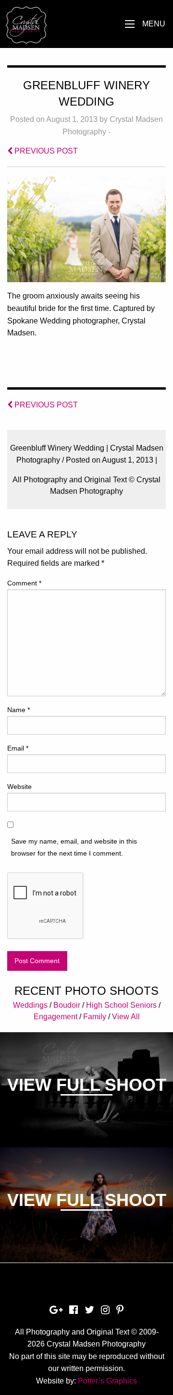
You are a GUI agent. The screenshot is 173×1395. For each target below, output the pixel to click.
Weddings (30, 1005)
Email (17, 748)
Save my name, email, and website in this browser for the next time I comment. (74, 847)
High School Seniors (121, 1005)
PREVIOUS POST (45, 151)
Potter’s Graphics (107, 1381)
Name (18, 710)
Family (94, 1017)
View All (126, 1017)
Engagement (55, 1017)
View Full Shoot (86, 1085)
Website (19, 786)
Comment (24, 583)
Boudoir (66, 1005)
